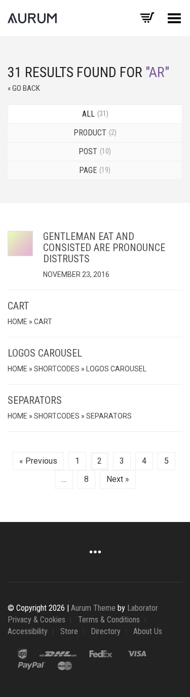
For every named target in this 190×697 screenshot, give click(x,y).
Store (69, 631)
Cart (18, 306)
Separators (35, 400)
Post (94, 151)
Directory (106, 631)
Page (93, 170)
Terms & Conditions (109, 619)
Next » (117, 479)
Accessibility (28, 631)
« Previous (38, 461)
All (94, 114)
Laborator (142, 608)
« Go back (24, 88)
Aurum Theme (93, 608)
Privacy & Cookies (36, 619)
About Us (147, 631)
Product (94, 132)
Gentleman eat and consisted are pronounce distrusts (104, 247)
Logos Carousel (45, 353)
